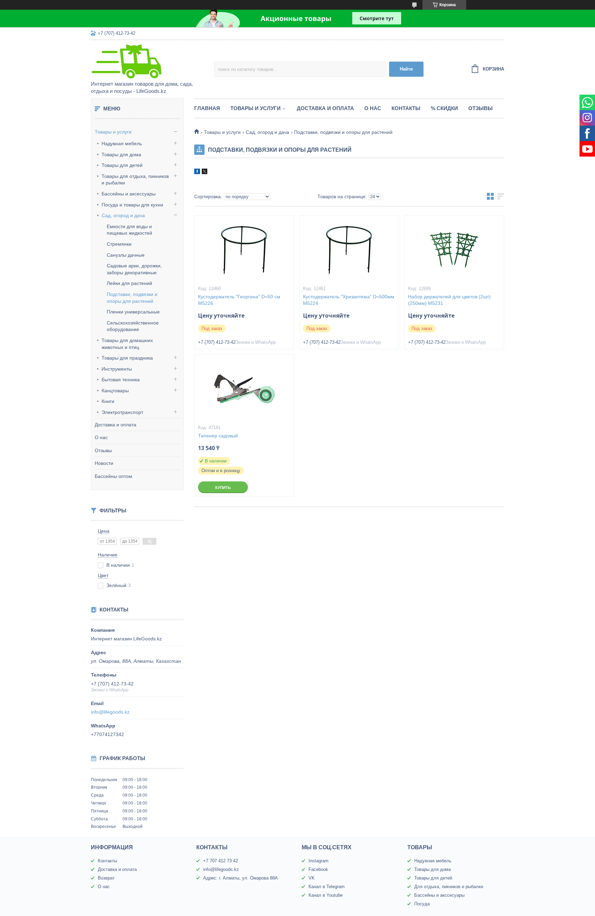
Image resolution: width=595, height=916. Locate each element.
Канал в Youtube (326, 895)
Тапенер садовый (218, 435)
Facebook (318, 869)
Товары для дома (121, 154)
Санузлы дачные (126, 255)
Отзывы (103, 450)
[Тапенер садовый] (244, 389)
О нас (101, 437)
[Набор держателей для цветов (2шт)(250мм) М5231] (454, 250)
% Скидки (444, 108)
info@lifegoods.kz (110, 712)
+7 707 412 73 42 (220, 860)
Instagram (318, 860)
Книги (108, 401)
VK (312, 878)
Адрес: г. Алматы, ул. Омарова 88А (240, 878)
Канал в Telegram (327, 886)
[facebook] (197, 172)
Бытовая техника (121, 379)
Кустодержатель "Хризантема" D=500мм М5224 (348, 300)
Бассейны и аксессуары (129, 193)
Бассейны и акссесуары (439, 895)
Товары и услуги (113, 132)
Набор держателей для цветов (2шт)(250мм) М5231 (449, 300)
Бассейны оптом (113, 476)
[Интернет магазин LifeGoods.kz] (151, 61)
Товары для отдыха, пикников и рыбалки (135, 179)
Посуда (422, 903)
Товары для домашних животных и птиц (127, 344)
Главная (207, 108)
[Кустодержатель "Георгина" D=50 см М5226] (244, 250)
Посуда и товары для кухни (132, 204)
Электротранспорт (122, 412)
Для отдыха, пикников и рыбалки (448, 886)
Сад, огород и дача (123, 215)
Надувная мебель (122, 143)
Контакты (406, 108)
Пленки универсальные (133, 312)
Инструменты (117, 369)
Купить (223, 488)
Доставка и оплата (115, 424)
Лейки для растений (129, 283)
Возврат (106, 878)
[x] (204, 172)
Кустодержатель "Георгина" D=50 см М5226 (239, 300)
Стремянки (119, 244)
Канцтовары (115, 390)
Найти (406, 69)
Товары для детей (122, 165)
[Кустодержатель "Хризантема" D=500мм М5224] (349, 250)
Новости (104, 463)
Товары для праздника (127, 358)
